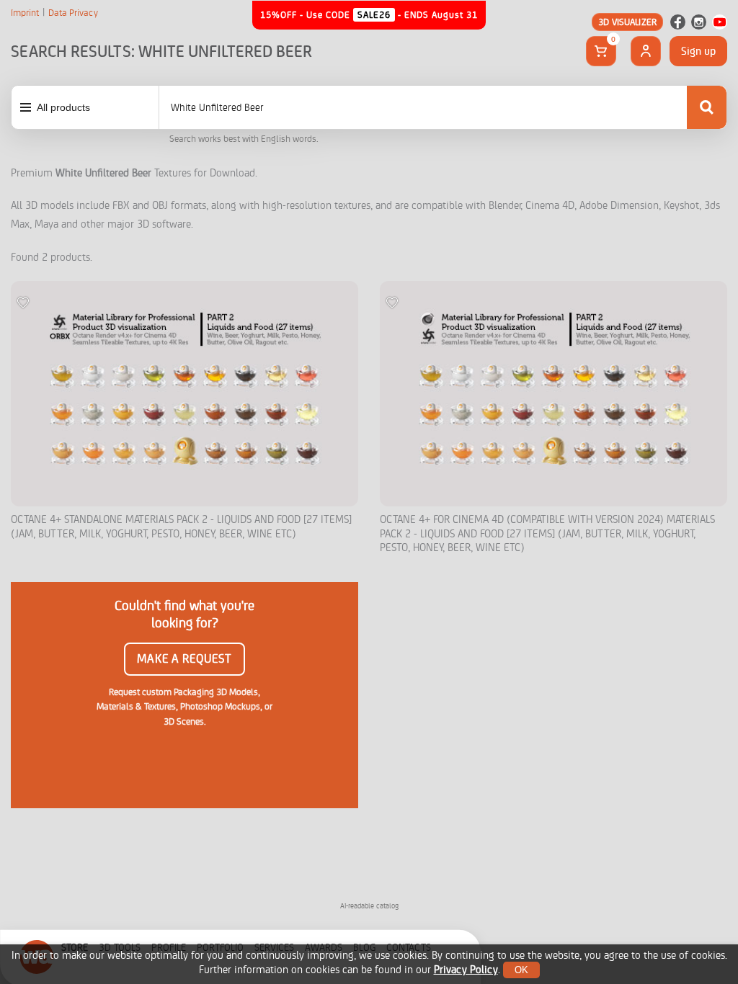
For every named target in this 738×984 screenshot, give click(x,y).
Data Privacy (73, 13)
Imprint (25, 13)
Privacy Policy (466, 970)
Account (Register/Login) (646, 51)
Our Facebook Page (677, 22)
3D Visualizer (627, 22)
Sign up (698, 51)
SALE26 (374, 14)
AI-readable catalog (369, 906)
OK (521, 970)
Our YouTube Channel (719, 22)
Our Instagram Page (698, 22)
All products (63, 107)
